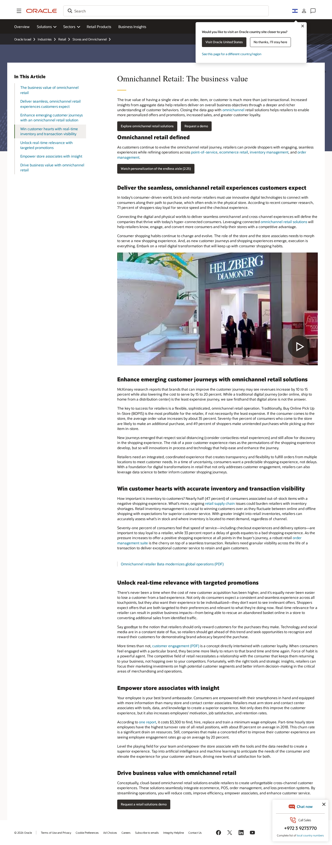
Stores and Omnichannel (89, 39)
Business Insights (132, 26)
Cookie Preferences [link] (87, 832)
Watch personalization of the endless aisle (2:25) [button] (156, 168)
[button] (19, 11)
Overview (22, 26)
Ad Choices (110, 832)
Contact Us (195, 832)
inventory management (269, 152)
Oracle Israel (22, 39)
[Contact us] (313, 11)
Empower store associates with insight (51, 156)
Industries (45, 39)
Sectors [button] (69, 26)
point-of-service (204, 152)
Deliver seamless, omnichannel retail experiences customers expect (50, 104)
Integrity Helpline (173, 832)
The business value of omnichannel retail (49, 90)
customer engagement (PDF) (175, 645)
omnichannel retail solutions (284, 221)
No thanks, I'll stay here (270, 42)
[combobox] (166, 10)
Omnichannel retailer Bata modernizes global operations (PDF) (172, 564)
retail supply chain (220, 503)
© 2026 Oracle (23, 832)
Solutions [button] (44, 26)
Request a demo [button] (196, 126)
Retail (62, 39)
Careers (126, 832)
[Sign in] (304, 11)
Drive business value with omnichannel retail (52, 167)
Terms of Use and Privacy (56, 832)
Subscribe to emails (147, 832)
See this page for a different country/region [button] (231, 54)
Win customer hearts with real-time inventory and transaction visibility (49, 131)
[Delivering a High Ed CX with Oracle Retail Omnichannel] (217, 309)
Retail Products (99, 26)
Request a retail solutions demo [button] (144, 804)
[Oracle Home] (41, 11)
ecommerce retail (233, 152)
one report (147, 722)
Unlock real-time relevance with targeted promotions (46, 145)
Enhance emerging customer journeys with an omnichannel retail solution (51, 117)
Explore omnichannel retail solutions (147, 126)
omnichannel (233, 109)
